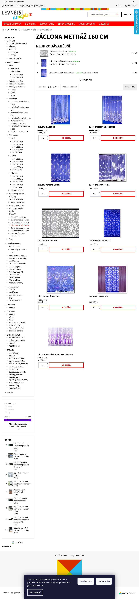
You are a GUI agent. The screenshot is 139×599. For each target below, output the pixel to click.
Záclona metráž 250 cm (20, 230)
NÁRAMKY (12, 46)
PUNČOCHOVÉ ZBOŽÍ (17, 322)
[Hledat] (117, 14)
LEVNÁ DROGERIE (66, 23)
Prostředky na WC (16, 272)
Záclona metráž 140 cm (20, 222)
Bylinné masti (14, 246)
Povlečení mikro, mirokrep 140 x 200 (18, 122)
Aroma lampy (14, 353)
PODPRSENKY (14, 346)
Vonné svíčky (14, 385)
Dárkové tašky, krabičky (18, 363)
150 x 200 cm (17, 74)
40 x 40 (13, 90)
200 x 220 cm (17, 77)
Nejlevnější (52, 87)
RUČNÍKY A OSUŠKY (16, 205)
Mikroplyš (14, 173)
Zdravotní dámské (16, 328)
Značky (10, 392)
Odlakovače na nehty (17, 264)
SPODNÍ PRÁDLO (13, 335)
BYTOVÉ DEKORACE (16, 358)
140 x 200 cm (17, 141)
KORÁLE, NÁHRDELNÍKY (18, 43)
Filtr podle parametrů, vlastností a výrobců (18, 425)
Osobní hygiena (15, 266)
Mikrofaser (15, 68)
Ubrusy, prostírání (16, 208)
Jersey (13, 155)
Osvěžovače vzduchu (17, 372)
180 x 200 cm (17, 147)
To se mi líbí (79, 555)
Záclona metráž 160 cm (20, 225)
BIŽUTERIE (30, 23)
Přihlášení (132, 5)
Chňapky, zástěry (16, 81)
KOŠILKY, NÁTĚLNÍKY (17, 340)
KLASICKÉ (14, 52)
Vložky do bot (14, 325)
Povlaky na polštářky (17, 86)
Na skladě (12, 403)
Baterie (12, 355)
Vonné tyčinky (14, 388)
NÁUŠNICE (13, 49)
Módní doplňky (87, 23)
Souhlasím (104, 581)
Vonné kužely (14, 377)
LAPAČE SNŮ (13, 369)
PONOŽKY (11, 311)
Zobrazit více (86, 79)
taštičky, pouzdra (16, 374)
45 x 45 (13, 95)
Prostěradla (13, 135)
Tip (9, 412)
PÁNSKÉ (12, 343)
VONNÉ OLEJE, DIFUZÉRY (18, 380)
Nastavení (35, 592)
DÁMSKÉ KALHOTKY (16, 337)
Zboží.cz (58, 555)
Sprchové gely (14, 274)
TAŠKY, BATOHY (15, 300)
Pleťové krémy (15, 269)
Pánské (12, 320)
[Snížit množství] (48, 139)
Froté (13, 138)
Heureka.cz (68, 555)
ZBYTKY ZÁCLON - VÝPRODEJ (18, 235)
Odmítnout (86, 581)
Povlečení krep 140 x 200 (21, 118)
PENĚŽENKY (13, 292)
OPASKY (12, 289)
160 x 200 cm (17, 144)
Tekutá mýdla (14, 277)
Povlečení (13, 98)
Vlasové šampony (16, 283)
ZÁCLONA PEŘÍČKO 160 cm (65, 61)
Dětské (12, 317)
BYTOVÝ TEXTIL (47, 23)
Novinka (11, 409)
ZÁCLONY (12, 214)
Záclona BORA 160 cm (63, 51)
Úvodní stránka (12, 23)
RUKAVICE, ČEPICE (16, 295)
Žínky (11, 239)
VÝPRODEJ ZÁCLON (18, 217)
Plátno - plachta (17, 190)
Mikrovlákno (15, 71)
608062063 (9, 5)
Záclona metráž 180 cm (20, 228)
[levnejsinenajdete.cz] (36, 14)
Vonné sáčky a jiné (16, 383)
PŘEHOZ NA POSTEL (17, 199)
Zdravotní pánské (16, 331)
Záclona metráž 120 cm (20, 220)
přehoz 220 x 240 (17, 202)
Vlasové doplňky (15, 58)
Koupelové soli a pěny (18, 258)
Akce (10, 406)
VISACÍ (13, 55)
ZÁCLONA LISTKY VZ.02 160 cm (66, 73)
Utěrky (11, 211)
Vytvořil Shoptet (128, 593)
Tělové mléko (14, 280)
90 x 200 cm (17, 152)
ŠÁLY (10, 298)
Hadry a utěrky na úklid (18, 255)
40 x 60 (13, 92)
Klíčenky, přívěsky (16, 366)
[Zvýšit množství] (48, 136)
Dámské (12, 307)
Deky (11, 65)
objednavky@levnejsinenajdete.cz (32, 5)
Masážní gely (14, 261)
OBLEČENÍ (104, 23)
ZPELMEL (10, 350)
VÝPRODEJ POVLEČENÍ (19, 131)
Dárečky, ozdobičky (17, 361)
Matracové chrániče (17, 84)
